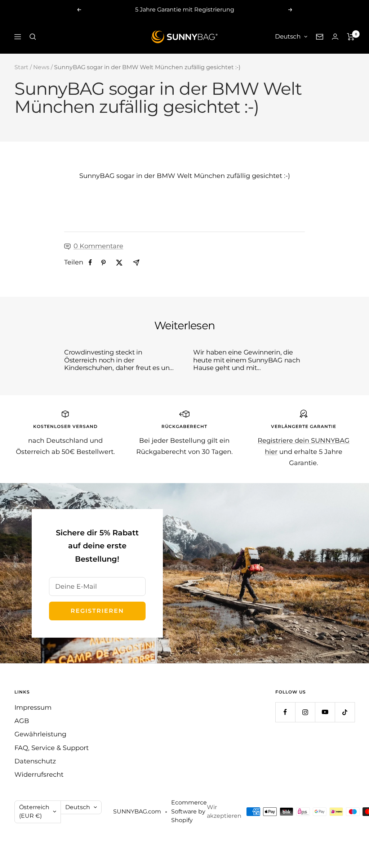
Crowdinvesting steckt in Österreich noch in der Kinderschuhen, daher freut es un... (119, 360)
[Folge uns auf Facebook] (285, 712)
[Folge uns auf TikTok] (345, 712)
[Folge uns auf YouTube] (325, 712)
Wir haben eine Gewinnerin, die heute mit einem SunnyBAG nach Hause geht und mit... (246, 360)
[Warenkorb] (351, 36)
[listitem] (90, 262)
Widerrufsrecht (38, 775)
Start (21, 67)
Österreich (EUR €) (34, 812)
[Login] (335, 37)
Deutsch (288, 36)
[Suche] (33, 37)
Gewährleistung (40, 734)
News (41, 67)
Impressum (33, 708)
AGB (21, 721)
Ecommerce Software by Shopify (189, 811)
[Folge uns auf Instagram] (305, 712)
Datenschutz (35, 761)
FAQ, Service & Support (51, 748)
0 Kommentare (98, 246)
